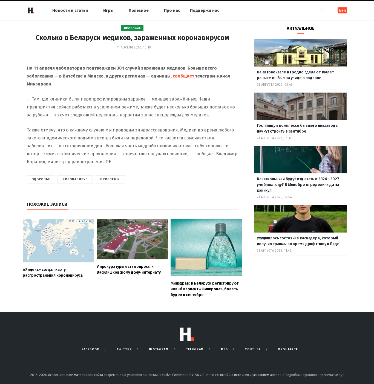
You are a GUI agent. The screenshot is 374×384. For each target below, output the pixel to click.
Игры (108, 10)
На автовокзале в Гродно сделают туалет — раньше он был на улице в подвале (297, 75)
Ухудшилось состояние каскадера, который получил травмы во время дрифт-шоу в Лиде (298, 241)
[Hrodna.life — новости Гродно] (31, 10)
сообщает (183, 76)
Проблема (132, 28)
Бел (342, 10)
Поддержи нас (204, 10)
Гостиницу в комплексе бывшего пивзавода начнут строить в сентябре (297, 128)
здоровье (41, 179)
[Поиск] (326, 10)
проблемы (110, 179)
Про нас (172, 10)
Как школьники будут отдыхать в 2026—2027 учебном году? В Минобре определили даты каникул (298, 185)
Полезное (139, 10)
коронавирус (75, 179)
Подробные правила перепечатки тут (313, 375)
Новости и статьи (70, 10)
